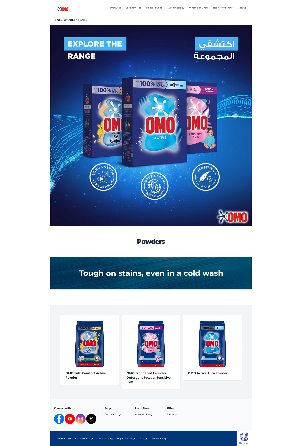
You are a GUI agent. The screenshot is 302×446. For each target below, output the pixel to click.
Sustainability (176, 7)
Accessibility (142, 414)
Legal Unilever (124, 438)
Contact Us (111, 414)
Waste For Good (198, 7)
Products (115, 7)
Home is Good (154, 7)
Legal (141, 438)
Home (56, 19)
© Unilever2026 (62, 438)
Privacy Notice (82, 438)
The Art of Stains (222, 7)
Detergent (69, 19)
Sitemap (172, 414)
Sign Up (242, 7)
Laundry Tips (133, 7)
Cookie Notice (103, 438)
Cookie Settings (159, 438)
